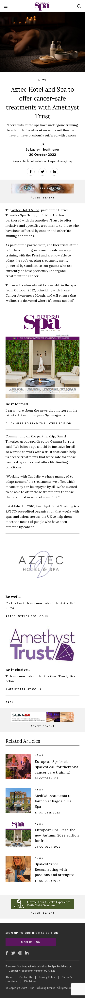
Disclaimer (30, 981)
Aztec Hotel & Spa (25, 210)
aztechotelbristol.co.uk (27, 616)
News (42, 80)
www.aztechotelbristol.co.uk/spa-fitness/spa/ (42, 161)
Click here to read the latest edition (38, 423)
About (9, 977)
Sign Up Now (31, 942)
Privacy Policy (47, 977)
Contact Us (25, 977)
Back (10, 702)
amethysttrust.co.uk (24, 689)
